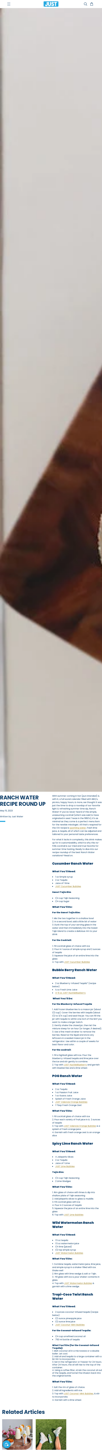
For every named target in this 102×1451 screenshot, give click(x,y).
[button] (8, 4)
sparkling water (78, 827)
